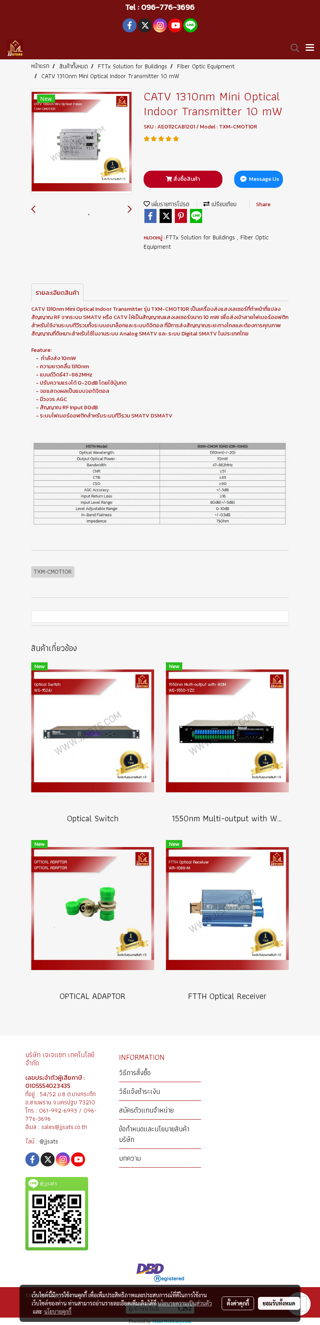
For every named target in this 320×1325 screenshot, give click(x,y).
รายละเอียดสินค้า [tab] (57, 292)
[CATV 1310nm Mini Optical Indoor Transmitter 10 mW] (82, 141)
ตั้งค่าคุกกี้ (238, 1303)
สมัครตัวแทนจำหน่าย (146, 1110)
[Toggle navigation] (309, 48)
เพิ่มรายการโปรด (169, 204)
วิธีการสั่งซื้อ (135, 1072)
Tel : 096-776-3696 (160, 7)
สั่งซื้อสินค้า (186, 179)
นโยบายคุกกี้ (57, 1311)
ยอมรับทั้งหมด (279, 1303)
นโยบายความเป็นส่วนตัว (185, 1303)
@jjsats (48, 1141)
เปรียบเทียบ (223, 204)
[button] (292, 48)
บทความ (130, 1158)
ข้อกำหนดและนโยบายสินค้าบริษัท (154, 1134)
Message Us (263, 179)
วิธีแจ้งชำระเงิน (139, 1091)
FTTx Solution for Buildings (201, 237)
